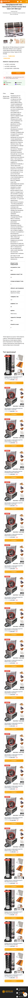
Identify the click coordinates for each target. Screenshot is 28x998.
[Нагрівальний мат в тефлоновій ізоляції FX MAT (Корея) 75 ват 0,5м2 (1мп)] (14, 355)
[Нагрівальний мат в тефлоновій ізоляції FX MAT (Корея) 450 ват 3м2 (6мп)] (14, 922)
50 (11, 306)
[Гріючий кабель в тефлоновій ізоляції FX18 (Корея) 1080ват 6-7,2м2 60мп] (14, 418)
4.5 (11, 299)
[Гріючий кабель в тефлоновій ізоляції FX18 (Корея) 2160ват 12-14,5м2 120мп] (14, 796)
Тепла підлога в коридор (14, 338)
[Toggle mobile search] (22, 1)
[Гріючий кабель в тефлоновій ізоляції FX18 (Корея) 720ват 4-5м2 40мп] (14, 638)
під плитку (13, 291)
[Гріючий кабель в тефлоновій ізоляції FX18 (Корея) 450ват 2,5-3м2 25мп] (14, 544)
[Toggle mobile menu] (24, 1)
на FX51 (10, 64)
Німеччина (14, 313)
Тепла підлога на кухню (9, 336)
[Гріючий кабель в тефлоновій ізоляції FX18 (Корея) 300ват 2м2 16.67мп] (14, 513)
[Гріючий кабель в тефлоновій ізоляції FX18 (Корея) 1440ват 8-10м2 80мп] (14, 733)
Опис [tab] (4, 93)
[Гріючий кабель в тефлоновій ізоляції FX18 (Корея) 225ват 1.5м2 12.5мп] (14, 481)
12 (11, 277)
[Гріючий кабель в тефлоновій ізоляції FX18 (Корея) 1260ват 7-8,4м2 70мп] (14, 701)
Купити (18, 73)
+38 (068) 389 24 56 (23, 993)
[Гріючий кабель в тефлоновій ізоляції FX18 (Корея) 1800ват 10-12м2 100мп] (14, 764)
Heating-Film (14, 11)
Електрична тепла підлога (10, 340)
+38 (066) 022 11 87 (22, 989)
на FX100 (10, 66)
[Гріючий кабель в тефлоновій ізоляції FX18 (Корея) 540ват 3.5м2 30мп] (14, 575)
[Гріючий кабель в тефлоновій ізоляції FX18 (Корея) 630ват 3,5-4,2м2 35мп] (14, 607)
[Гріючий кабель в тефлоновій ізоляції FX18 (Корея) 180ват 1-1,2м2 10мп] (14, 387)
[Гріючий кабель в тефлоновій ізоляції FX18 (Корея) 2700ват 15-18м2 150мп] (14, 827)
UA (26, 1)
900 (12, 270)
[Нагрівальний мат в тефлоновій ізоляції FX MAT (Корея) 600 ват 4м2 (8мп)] (14, 953)
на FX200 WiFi (12, 68)
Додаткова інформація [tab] (6, 97)
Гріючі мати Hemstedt (13, 345)
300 (12, 320)
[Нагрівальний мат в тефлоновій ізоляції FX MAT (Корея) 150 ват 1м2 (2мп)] (14, 859)
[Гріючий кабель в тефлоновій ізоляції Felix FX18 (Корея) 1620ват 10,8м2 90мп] (14, 450)
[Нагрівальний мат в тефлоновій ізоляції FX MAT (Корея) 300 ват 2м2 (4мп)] (14, 890)
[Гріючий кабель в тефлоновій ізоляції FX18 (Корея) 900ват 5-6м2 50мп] (14, 670)
